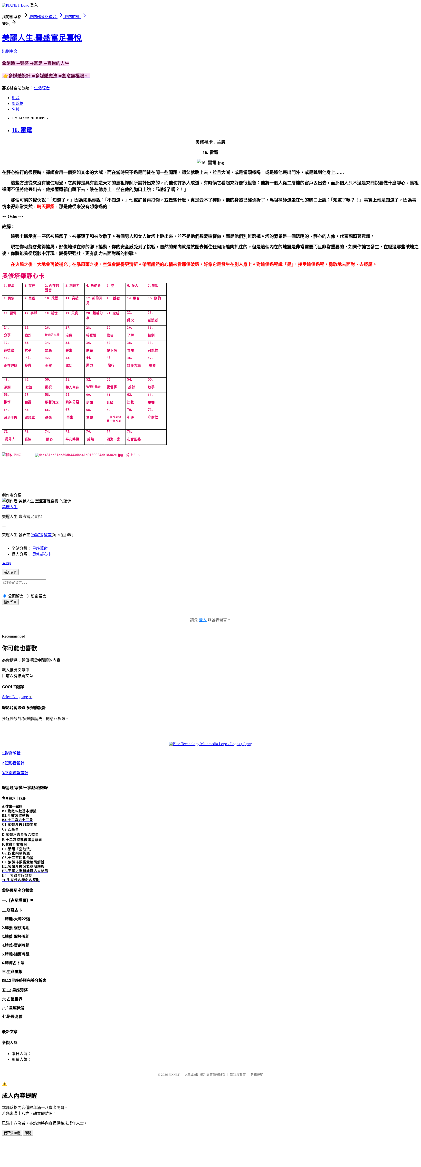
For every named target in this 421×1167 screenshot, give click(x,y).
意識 (89, 417)
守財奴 (153, 417)
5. (110, 285)
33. (27, 343)
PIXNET (174, 1074)
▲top (6, 563)
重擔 (151, 402)
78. (129, 431)
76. (88, 431)
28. (88, 327)
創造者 (153, 320)
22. (129, 312)
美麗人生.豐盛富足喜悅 (42, 37)
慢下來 (112, 350)
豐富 (69, 350)
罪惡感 (30, 417)
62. (129, 394)
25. (27, 327)
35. (68, 343)
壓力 (89, 365)
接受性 (91, 335)
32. (6, 343)
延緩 (110, 402)
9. (30, 298)
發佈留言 (10, 602)
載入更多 (10, 572)
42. (47, 358)
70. (129, 410)
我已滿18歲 (12, 1133)
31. (150, 327)
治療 (69, 335)
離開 (28, 1133)
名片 (15, 109)
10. (51, 298)
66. (47, 410)
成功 (69, 365)
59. (68, 394)
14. (133, 298)
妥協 (28, 439)
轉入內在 (72, 387)
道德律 (9, 350)
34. (47, 343)
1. (30, 285)
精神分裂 (72, 402)
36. (88, 343)
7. (153, 285)
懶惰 (7, 402)
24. (6, 327)
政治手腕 (11, 417)
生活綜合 (42, 88)
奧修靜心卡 (42, 554)
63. (150, 394)
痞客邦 (37, 535)
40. (6, 358)
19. (72, 313)
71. (150, 410)
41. (28, 358)
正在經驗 (11, 365)
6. (132, 285)
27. (68, 327)
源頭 (7, 387)
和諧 (28, 402)
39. (150, 343)
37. (109, 343)
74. (47, 431)
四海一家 (113, 439)
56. (6, 394)
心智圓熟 (134, 439)
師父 (130, 320)
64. (6, 410)
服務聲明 (256, 1074)
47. (150, 358)
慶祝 (48, 387)
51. (68, 379)
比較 (130, 402)
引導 (130, 417)
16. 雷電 (22, 130)
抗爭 (28, 350)
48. (6, 379)
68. (88, 410)
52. (88, 379)
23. (150, 312)
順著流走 (52, 402)
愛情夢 (112, 387)
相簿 (15, 98)
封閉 (89, 402)
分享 (7, 335)
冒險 (130, 350)
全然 (48, 365)
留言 (48, 535)
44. (88, 358)
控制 (151, 335)
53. (109, 379)
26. (47, 327)
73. (27, 431)
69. (109, 410)
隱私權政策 (238, 1074)
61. (109, 394)
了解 (130, 335)
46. (129, 358)
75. (68, 431)
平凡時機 (72, 439)
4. (93, 285)
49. (27, 379)
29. (109, 327)
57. (27, 394)
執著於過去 (93, 386)
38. (129, 343)
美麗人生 (10, 507)
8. (9, 298)
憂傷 (48, 417)
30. (129, 327)
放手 (151, 387)
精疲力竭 (134, 365)
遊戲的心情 (52, 335)
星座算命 (40, 548)
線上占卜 (133, 455)
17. (31, 313)
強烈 (28, 335)
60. (88, 394)
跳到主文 (10, 51)
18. (51, 313)
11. (72, 298)
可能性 (153, 350)
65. (27, 410)
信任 (110, 335)
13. (113, 298)
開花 (89, 350)
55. (150, 379)
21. (113, 313)
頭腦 (48, 350)
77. (109, 431)
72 (6, 431)
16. (10, 313)
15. (154, 298)
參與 (28, 365)
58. (47, 394)
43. (68, 358)
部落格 (17, 103)
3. (73, 285)
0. (9, 285)
